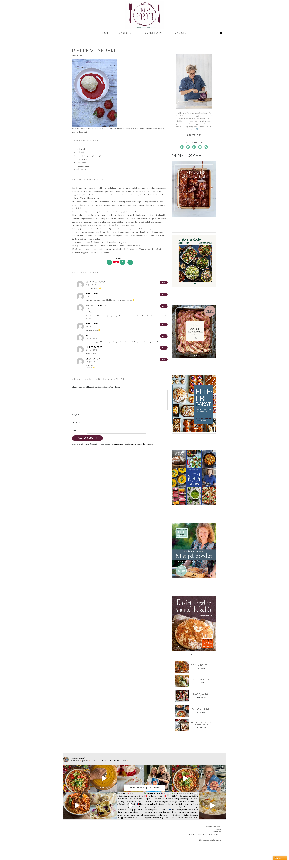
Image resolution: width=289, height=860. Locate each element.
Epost (76, 423)
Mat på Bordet (94, 294)
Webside (76, 431)
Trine (89, 335)
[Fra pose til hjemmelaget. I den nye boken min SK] (76, 778)
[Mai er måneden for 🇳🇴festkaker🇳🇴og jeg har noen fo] (158, 805)
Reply (163, 282)
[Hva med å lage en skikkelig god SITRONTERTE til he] (185, 805)
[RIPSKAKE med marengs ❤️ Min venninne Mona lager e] (130, 778)
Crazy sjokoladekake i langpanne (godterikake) (201, 694)
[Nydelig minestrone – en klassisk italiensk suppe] (182, 710)
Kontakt (217, 832)
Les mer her (194, 135)
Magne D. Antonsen (97, 305)
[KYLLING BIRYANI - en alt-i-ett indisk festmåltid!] (212, 805)
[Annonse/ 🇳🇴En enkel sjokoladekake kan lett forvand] (130, 805)
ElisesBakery (93, 359)
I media (218, 829)
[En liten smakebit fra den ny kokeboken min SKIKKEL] (185, 778)
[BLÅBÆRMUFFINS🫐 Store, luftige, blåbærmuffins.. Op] (103, 805)
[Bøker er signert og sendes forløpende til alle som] (158, 778)
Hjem (105, 33)
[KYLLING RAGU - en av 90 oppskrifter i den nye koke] (76, 805)
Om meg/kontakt (154, 33)
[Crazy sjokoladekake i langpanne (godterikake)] (182, 696)
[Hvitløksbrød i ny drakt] (182, 681)
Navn (75, 415)
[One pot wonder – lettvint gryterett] (182, 666)
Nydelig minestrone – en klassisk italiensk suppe (201, 708)
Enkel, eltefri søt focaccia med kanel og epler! (200, 723)
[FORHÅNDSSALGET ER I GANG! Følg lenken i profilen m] (212, 778)
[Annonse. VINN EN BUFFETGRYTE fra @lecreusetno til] (103, 778)
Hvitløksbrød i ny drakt (201, 679)
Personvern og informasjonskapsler (204, 835)
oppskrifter (126, 33)
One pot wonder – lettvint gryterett (201, 664)
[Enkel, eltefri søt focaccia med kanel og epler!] (182, 725)
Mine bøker (181, 33)
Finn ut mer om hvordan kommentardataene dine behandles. (132, 444)
